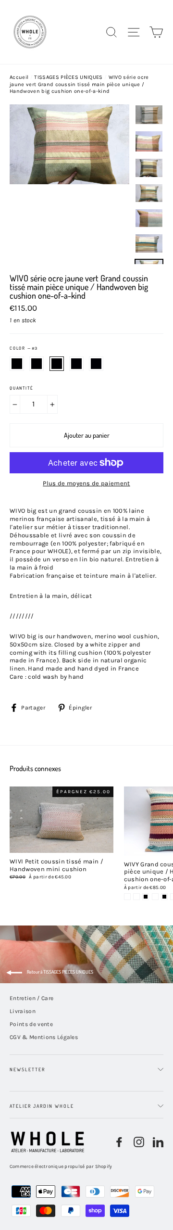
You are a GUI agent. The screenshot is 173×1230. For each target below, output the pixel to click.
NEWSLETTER (27, 1069)
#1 (17, 363)
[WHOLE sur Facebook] (119, 1142)
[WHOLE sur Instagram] (139, 1142)
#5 (96, 363)
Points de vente (31, 1024)
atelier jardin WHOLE (42, 1106)
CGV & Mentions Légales (44, 1037)
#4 (76, 363)
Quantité (21, 388)
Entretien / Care (31, 998)
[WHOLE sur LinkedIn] (158, 1142)
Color (23, 348)
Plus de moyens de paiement (86, 483)
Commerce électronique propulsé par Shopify (61, 1166)
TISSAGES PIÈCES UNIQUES (68, 77)
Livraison (23, 1011)
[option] (69, 184)
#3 (56, 363)
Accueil (19, 77)
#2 (36, 363)
